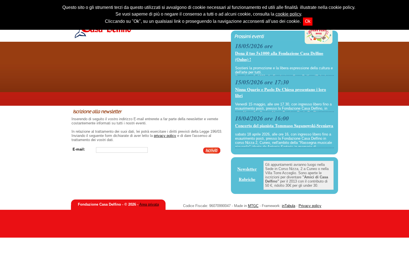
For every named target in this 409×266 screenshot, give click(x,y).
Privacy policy (310, 206)
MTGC (253, 206)
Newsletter (247, 169)
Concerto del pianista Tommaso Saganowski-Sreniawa (284, 125)
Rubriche (247, 179)
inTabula (288, 206)
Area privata (149, 204)
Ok (308, 21)
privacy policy (165, 136)
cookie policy (288, 14)
